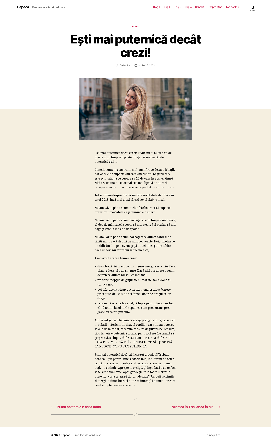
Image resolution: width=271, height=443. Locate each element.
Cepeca (23, 7)
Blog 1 (156, 7)
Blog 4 (188, 7)
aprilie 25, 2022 (146, 65)
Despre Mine (215, 7)
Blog (135, 26)
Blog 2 (166, 7)
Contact (199, 7)
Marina (126, 65)
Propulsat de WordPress (87, 435)
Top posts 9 (233, 7)
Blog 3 (177, 7)
